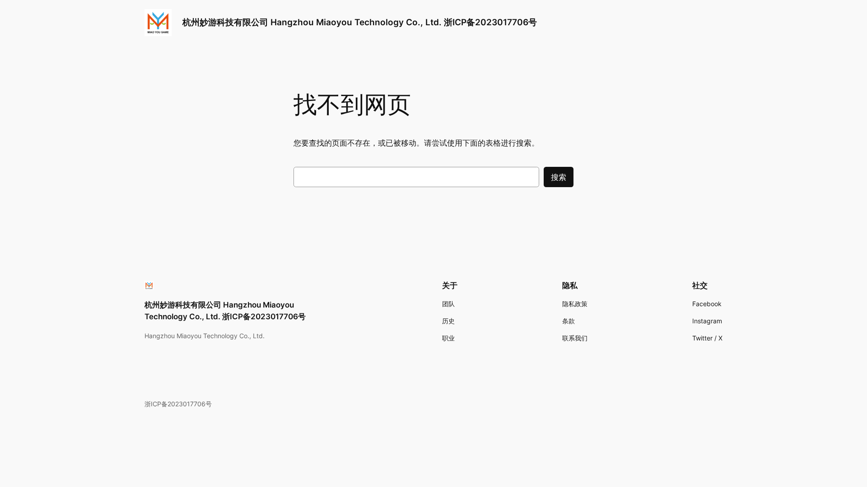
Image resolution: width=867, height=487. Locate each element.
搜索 (558, 177)
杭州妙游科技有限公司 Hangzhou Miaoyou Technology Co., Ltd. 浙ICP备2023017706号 (359, 22)
